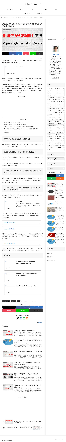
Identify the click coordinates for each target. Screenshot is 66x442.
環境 (19, 301)
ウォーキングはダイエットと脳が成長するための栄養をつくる (19, 126)
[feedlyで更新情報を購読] (56, 78)
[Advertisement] (22, 107)
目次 (21, 119)
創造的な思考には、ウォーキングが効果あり (15, 124)
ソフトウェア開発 (7, 301)
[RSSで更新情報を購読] (27, 318)
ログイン (49, 253)
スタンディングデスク (26, 301)
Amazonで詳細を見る (9, 222)
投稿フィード (50, 257)
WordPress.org (51, 260)
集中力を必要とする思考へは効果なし (14, 122)
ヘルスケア (14, 301)
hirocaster (56, 54)
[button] (39, 53)
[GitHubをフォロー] (21, 318)
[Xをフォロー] (18, 318)
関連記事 (7, 132)
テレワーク (34, 301)
